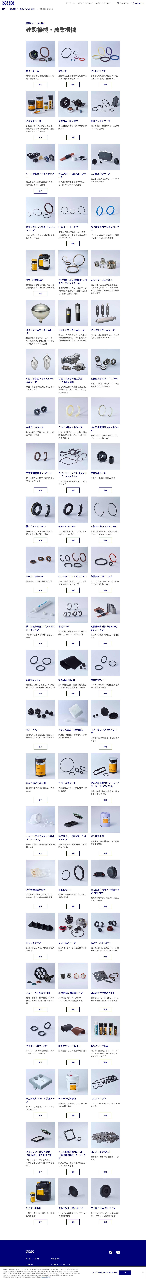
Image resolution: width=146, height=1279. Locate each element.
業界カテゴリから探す (103, 3)
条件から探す (70, 3)
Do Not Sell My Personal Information (104, 1272)
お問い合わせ (124, 3)
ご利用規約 (29, 1264)
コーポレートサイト (32, 1259)
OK (125, 1272)
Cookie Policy (45, 1277)
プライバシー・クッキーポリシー (62, 1264)
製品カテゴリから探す (85, 3)
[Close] (143, 1272)
